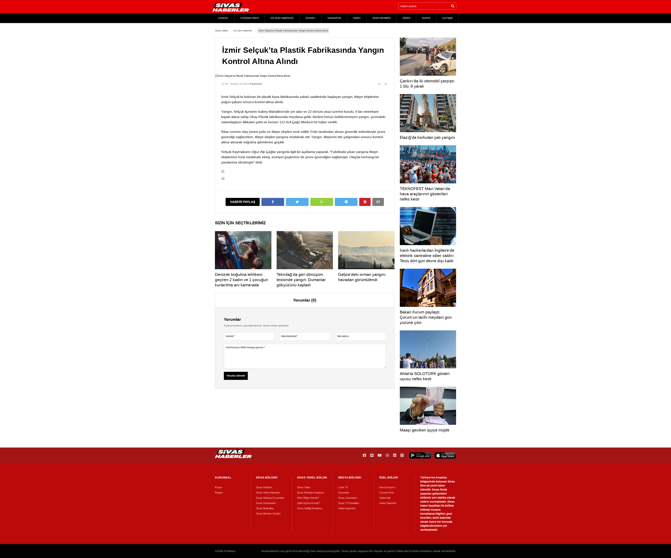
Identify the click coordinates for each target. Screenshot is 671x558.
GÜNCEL (223, 18)
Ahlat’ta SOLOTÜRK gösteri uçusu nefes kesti (425, 376)
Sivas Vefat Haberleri (268, 492)
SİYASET (311, 18)
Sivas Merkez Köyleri (268, 513)
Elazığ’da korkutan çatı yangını (427, 137)
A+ (379, 84)
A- (386, 84)
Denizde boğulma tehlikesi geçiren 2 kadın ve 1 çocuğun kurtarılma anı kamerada (241, 280)
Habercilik (385, 498)
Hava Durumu (387, 487)
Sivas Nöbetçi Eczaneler (270, 498)
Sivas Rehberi (264, 487)
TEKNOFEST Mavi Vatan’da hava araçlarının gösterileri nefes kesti (425, 194)
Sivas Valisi (303, 487)
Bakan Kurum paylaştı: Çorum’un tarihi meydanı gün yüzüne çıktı (426, 317)
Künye (218, 487)
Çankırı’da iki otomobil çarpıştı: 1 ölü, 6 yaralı (427, 83)
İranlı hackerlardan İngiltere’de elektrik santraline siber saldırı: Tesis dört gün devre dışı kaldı (427, 255)
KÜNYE (426, 18)
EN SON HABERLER (282, 18)
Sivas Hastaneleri (266, 503)
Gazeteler (343, 492)
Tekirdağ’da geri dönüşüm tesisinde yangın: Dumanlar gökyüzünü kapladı (301, 280)
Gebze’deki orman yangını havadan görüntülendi (361, 277)
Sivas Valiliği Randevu (309, 508)
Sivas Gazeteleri (347, 498)
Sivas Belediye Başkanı (310, 492)
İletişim (219, 492)
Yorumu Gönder (235, 376)
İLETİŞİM (447, 18)
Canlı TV (343, 487)
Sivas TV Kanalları (348, 503)
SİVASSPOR (334, 18)
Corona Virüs (386, 492)
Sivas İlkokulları (265, 508)
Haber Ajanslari (346, 508)
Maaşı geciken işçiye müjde (424, 430)
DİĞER (406, 18)
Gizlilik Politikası (225, 551)
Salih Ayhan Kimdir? (308, 503)
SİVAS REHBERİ (381, 18)
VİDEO (356, 18)
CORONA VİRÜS (249, 18)
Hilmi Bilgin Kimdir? (308, 498)
